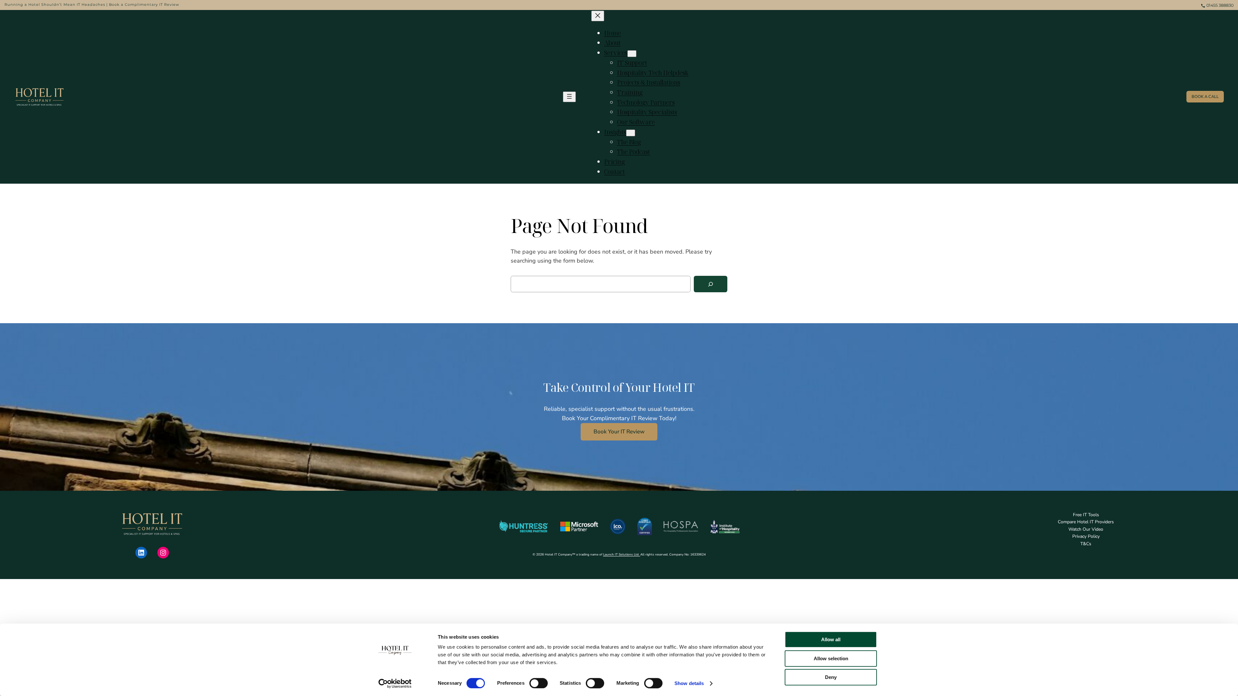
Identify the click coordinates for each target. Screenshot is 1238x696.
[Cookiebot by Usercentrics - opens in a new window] (395, 683)
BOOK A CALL (1205, 97)
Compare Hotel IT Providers (1086, 522)
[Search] (710, 284)
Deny (831, 677)
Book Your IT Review (619, 431)
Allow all (830, 639)
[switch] (538, 683)
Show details (689, 683)
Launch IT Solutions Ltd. (621, 554)
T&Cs (1085, 544)
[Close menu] (597, 16)
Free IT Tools (1086, 515)
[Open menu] (569, 97)
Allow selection (831, 658)
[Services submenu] (631, 53)
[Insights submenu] (630, 133)
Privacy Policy (1086, 536)
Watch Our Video (1085, 529)
